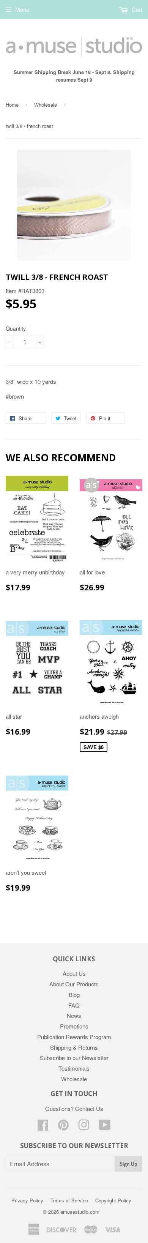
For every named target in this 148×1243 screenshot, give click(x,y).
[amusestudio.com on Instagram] (84, 1127)
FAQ (74, 1005)
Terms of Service (69, 1200)
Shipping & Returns (74, 1047)
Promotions (74, 1026)
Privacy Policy (27, 1200)
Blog (74, 995)
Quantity (16, 328)
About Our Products (74, 984)
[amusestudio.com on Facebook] (43, 1127)
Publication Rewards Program (74, 1037)
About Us (74, 973)
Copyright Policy (113, 1200)
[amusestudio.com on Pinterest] (63, 1127)
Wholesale (45, 104)
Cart (136, 9)
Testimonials (74, 1068)
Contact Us (89, 1108)
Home (12, 104)
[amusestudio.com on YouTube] (105, 1127)
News (74, 1015)
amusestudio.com (79, 1211)
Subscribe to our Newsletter (74, 1058)
